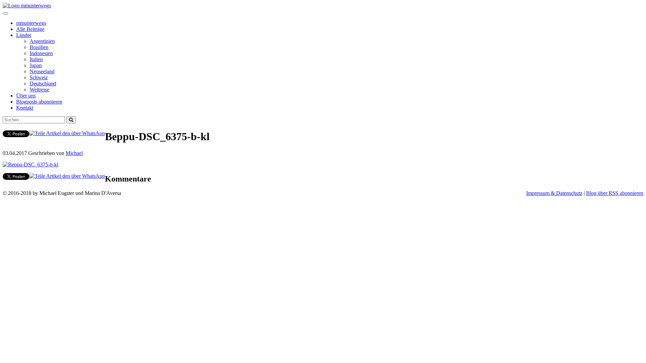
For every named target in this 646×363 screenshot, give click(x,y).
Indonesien (41, 53)
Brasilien (39, 47)
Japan (36, 65)
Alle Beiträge (30, 29)
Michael (74, 153)
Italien (36, 59)
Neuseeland (42, 71)
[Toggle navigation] (5, 13)
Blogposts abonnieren (39, 102)
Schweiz (39, 77)
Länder (23, 35)
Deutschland (43, 83)
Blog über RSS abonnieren (614, 193)
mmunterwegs (31, 23)
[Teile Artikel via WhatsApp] (67, 133)
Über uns (26, 95)
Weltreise (39, 89)
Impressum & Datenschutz (554, 193)
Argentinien (42, 41)
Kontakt (24, 108)
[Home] (27, 5)
